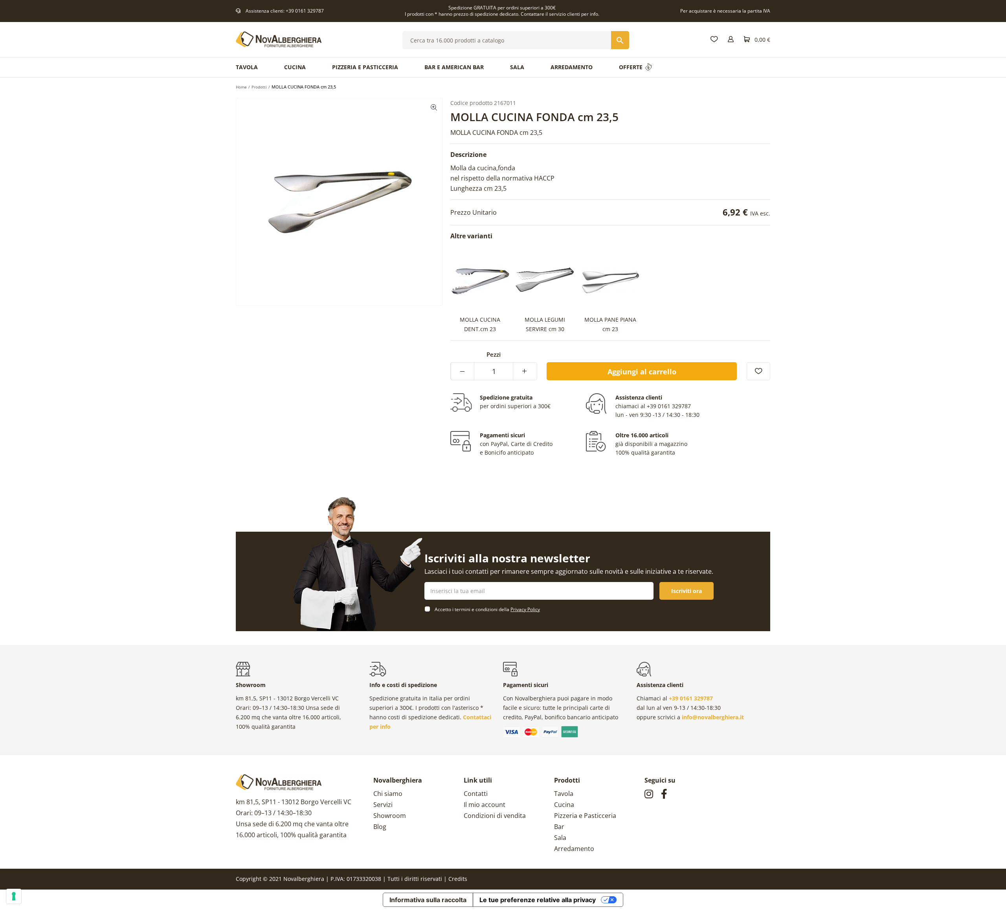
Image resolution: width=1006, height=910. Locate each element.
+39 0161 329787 (305, 10)
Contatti (476, 793)
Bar (559, 826)
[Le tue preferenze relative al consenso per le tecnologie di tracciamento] (13, 896)
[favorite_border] (758, 371)
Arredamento (574, 848)
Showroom (389, 815)
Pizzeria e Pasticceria (585, 815)
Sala (560, 837)
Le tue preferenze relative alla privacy (537, 900)
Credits (457, 878)
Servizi (383, 804)
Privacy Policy (525, 609)
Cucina (564, 804)
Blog (379, 826)
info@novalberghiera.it (713, 717)
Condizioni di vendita (495, 815)
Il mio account (484, 804)
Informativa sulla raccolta (427, 900)
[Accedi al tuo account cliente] (731, 39)
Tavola (563, 793)
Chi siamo (387, 793)
